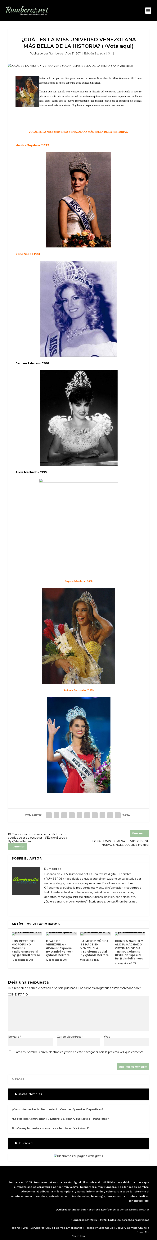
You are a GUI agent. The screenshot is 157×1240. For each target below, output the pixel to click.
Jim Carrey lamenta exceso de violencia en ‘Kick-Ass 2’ (50, 1128)
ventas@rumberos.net (134, 1209)
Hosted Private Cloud (99, 1227)
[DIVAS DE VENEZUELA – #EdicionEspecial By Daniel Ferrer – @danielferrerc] (61, 933)
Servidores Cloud (41, 1227)
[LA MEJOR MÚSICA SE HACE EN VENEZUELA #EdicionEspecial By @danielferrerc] (95, 933)
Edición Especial (94, 53)
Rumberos (56, 53)
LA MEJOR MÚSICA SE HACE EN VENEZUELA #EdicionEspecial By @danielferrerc (94, 948)
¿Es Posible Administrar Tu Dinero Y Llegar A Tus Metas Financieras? (60, 1119)
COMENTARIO (18, 994)
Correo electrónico (70, 1036)
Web (107, 1036)
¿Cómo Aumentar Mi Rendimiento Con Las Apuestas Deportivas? (57, 1109)
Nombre (14, 1036)
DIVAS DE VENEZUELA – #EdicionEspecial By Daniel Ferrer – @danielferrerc (60, 948)
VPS (25, 1227)
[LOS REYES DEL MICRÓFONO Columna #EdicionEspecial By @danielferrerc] (27, 933)
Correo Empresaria (68, 1227)
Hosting (15, 1227)
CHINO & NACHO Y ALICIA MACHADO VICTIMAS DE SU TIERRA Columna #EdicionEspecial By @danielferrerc (129, 949)
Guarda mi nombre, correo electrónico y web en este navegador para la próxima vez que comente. (78, 1052)
